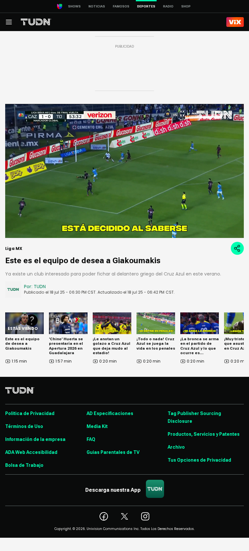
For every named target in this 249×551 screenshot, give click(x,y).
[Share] (237, 248)
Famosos (121, 6)
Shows (74, 6)
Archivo (176, 447)
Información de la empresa (35, 439)
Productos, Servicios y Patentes (204, 434)
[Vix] (235, 22)
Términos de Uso (24, 426)
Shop (186, 6)
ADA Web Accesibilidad (31, 452)
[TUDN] (36, 22)
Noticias (97, 6)
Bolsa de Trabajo (24, 465)
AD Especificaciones (110, 413)
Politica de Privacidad (29, 413)
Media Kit (97, 426)
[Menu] (9, 22)
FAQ (91, 439)
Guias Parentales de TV (113, 452)
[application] (124, 171)
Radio (168, 6)
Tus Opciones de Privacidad (199, 460)
